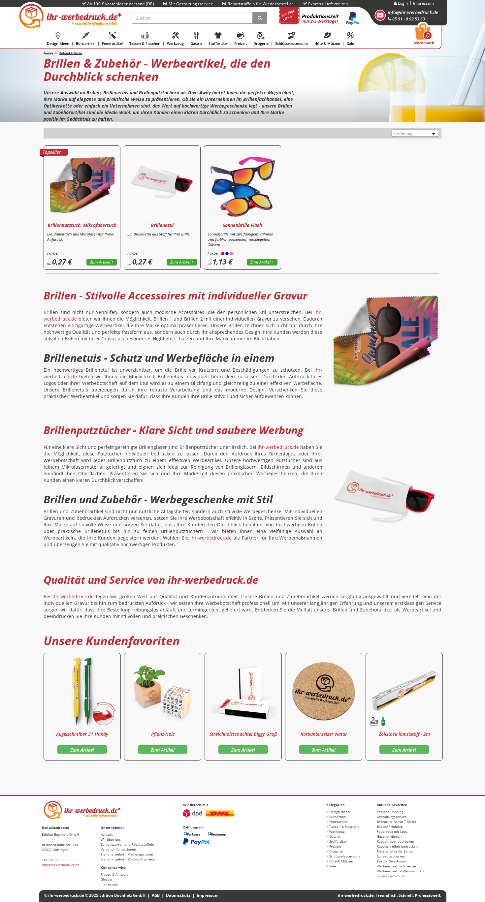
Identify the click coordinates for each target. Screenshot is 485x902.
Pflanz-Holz (163, 734)
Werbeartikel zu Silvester (396, 866)
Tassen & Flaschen (144, 43)
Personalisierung (390, 811)
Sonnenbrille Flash (242, 225)
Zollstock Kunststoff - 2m (404, 734)
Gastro (196, 43)
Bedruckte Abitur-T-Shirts (396, 821)
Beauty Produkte (390, 826)
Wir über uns (111, 839)
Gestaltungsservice (392, 816)
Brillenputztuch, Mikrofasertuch (82, 225)
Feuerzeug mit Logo (392, 831)
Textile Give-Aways (391, 861)
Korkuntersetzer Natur (324, 734)
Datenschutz (178, 895)
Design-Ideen (58, 43)
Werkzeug (175, 43)
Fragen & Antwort (114, 874)
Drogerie (261, 43)
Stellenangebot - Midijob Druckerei (128, 859)
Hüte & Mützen (327, 43)
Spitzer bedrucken (391, 856)
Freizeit (240, 43)
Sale (350, 43)
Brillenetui (162, 225)
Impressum (423, 3)
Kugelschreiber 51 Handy (82, 734)
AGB (156, 895)
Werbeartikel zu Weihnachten (400, 871)
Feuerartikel (112, 43)
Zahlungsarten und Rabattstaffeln (127, 844)
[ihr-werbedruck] (69, 16)
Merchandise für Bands (395, 851)
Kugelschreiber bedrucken (397, 846)
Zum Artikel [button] (100, 262)
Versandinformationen (118, 849)
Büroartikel (85, 43)
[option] (82, 706)
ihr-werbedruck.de (278, 447)
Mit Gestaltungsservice (191, 4)
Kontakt (107, 834)
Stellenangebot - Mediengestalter (127, 854)
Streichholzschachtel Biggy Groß (243, 734)
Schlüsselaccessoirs (291, 43)
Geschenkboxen (389, 836)
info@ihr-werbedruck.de (413, 12)
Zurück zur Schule (390, 876)
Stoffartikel (218, 43)
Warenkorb (423, 36)
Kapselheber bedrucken (395, 841)
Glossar (107, 879)
